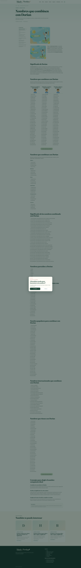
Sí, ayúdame (35, 288)
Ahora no (46, 288)
